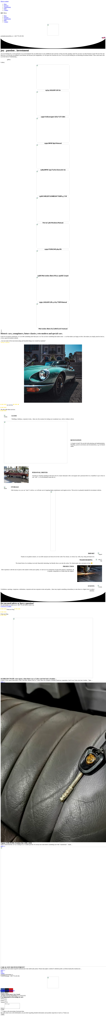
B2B (5, 8)
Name (2, 998)
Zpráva (3, 1008)
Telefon (3, 1002)
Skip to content (5, 1)
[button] (53, 13)
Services (6, 5)
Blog (5, 4)
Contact (6, 10)
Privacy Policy (4, 993)
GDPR (2, 1009)
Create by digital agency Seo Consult (10, 994)
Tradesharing (7, 7)
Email (2, 1000)
